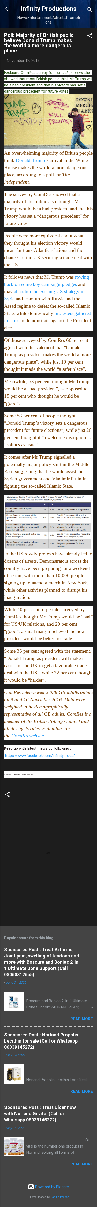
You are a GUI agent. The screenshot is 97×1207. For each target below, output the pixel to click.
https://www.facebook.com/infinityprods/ (40, 755)
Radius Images (60, 1197)
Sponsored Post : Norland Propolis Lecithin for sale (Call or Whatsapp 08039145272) (41, 1041)
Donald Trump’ (31, 160)
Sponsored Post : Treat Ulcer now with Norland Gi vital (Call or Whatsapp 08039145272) (40, 1113)
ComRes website (27, 735)
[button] (90, 37)
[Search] (90, 10)
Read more (81, 1018)
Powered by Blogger (51, 1187)
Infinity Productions (49, 8)
